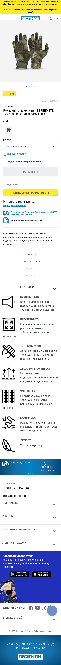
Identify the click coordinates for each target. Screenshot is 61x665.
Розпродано (30, 171)
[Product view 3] (31, 86)
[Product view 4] (34, 86)
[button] (29, 473)
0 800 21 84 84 (15, 488)
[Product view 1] (26, 86)
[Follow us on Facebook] (31, 607)
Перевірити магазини (14, 205)
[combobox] (30, 146)
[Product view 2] (29, 86)
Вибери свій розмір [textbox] (17, 146)
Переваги (30, 254)
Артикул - (45, 101)
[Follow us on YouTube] (37, 607)
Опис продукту (30, 261)
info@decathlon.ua (14, 496)
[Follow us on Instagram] (44, 607)
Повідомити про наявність (30, 192)
